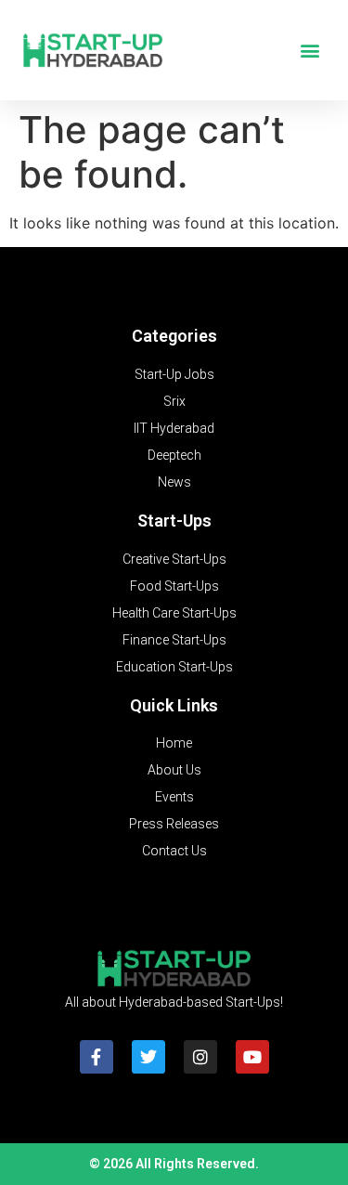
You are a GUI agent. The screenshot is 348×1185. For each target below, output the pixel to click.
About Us (174, 769)
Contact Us (174, 850)
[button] (309, 50)
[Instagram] (200, 1057)
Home (174, 743)
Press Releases (174, 823)
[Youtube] (252, 1057)
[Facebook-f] (96, 1057)
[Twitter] (148, 1057)
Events (174, 796)
